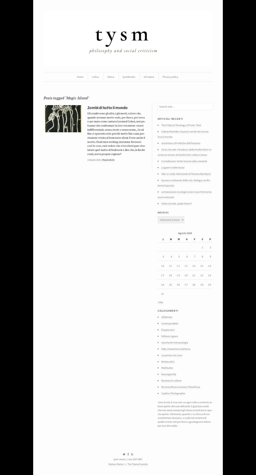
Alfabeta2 (166, 317)
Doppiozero (168, 329)
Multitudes (167, 368)
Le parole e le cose (171, 355)
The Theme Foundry (137, 464)
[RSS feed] (132, 454)
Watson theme (116, 464)
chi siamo (149, 77)
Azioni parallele (169, 323)
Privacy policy (170, 77)
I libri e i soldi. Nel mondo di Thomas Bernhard (186, 174)
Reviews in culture (171, 380)
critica (95, 77)
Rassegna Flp (168, 374)
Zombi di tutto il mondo (107, 107)
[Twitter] (124, 454)
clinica (110, 77)
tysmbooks (129, 77)
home (80, 77)
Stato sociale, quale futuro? (176, 203)
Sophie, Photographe (173, 393)
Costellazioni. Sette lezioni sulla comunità (184, 161)
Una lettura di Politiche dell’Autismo (180, 143)
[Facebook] (128, 454)
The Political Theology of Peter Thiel (181, 125)
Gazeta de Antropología (174, 342)
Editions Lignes (169, 336)
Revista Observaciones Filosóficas (180, 387)
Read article (108, 160)
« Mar (160, 302)
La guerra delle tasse (173, 167)
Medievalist (167, 361)
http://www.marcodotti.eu (175, 349)
